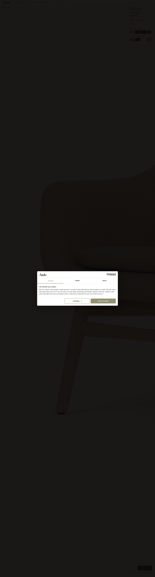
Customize (76, 301)
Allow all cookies (103, 301)
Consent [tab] (50, 281)
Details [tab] (77, 280)
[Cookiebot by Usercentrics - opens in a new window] (108, 274)
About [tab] (104, 280)
